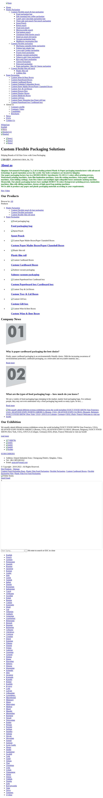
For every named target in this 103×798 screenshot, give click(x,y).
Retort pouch (21, 25)
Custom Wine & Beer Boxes (22, 77)
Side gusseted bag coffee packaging (30, 16)
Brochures (15, 114)
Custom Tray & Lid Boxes (21, 89)
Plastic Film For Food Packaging (27, 473)
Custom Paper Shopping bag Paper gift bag (28, 100)
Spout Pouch (21, 23)
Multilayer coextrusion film (27, 41)
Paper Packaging (12, 75)
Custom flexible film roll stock (23, 68)
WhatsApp (5, 125)
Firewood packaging (24, 64)
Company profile (17, 107)
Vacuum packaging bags (25, 39)
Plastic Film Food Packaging (37, 471)
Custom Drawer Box (19, 91)
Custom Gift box (17, 98)
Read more (10, 363)
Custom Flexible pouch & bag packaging (27, 12)
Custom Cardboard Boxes (21, 82)
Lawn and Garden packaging (27, 50)
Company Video (17, 109)
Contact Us (10, 120)
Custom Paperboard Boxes (21, 80)
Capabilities (15, 111)
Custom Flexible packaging (22, 43)
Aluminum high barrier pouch (28, 34)
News (8, 116)
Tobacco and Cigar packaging (28, 57)
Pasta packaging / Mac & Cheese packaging (33, 66)
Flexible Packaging (57, 471)
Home (8, 7)
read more (5, 436)
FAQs (8, 118)
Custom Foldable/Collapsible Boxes (25, 84)
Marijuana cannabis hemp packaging (30, 46)
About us (6, 165)
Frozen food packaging (25, 53)
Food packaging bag (24, 14)
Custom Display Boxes (20, 93)
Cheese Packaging (23, 62)
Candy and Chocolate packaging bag (30, 19)
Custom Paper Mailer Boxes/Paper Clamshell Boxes (31, 86)
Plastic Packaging (13, 10)
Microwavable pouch (24, 30)
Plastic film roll (22, 71)
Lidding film (21, 73)
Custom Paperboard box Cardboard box (27, 102)
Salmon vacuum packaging (27, 55)
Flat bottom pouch (23, 32)
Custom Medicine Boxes (21, 95)
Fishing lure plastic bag (25, 48)
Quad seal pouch (22, 28)
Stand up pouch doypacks (26, 37)
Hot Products (6, 469)
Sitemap (16, 469)
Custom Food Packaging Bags (13, 471)
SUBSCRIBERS (8, 454)
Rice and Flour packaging (26, 59)
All (12, 201)
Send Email (5, 478)
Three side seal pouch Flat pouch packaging (33, 21)
